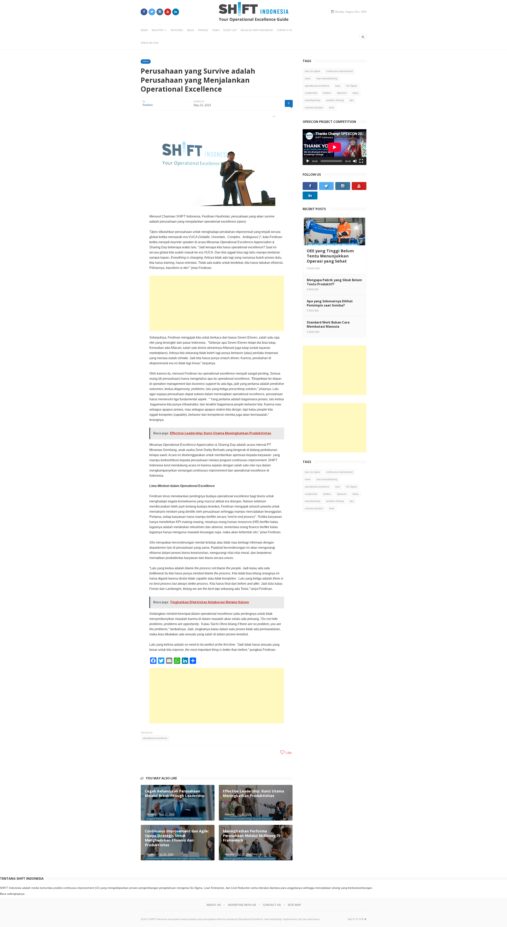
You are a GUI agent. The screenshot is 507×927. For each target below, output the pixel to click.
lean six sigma (312, 71)
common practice (314, 107)
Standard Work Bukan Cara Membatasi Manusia (328, 324)
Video (215, 30)
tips (352, 100)
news (308, 78)
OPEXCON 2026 (150, 43)
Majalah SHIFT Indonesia (257, 30)
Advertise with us (242, 904)
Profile (203, 30)
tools (331, 107)
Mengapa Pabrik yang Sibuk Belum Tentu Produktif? (334, 282)
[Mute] (355, 161)
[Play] (308, 161)
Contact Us (284, 30)
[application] (334, 147)
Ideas (190, 30)
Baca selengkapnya (12, 893)
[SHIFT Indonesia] (253, 12)
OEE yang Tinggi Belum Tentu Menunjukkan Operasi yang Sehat (330, 256)
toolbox (327, 93)
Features (177, 30)
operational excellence (155, 738)
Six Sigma (351, 85)
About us (213, 904)
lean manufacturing (326, 78)
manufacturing (312, 100)
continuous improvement (339, 71)
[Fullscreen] (361, 161)
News (144, 30)
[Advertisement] (216, 303)
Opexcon (342, 93)
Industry (158, 30)
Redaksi (148, 104)
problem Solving (335, 100)
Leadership (311, 93)
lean (337, 85)
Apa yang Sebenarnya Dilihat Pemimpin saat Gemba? (330, 303)
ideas (355, 93)
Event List (230, 30)
